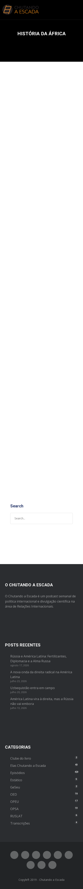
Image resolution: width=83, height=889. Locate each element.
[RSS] (69, 855)
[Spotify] (47, 855)
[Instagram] (36, 855)
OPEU (14, 801)
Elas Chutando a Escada (28, 765)
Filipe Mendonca (55, 144)
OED (13, 794)
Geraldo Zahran (58, 336)
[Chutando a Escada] (20, 10)
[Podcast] (31, 865)
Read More (19, 245)
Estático (16, 780)
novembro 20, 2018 (24, 336)
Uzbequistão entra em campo (32, 688)
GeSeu (15, 787)
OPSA (14, 809)
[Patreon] (41, 865)
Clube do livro (20, 758)
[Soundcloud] (52, 865)
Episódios (18, 149)
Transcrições (20, 823)
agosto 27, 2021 (22, 144)
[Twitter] (25, 855)
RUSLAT (16, 816)
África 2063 (26, 135)
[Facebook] (14, 855)
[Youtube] (58, 855)
